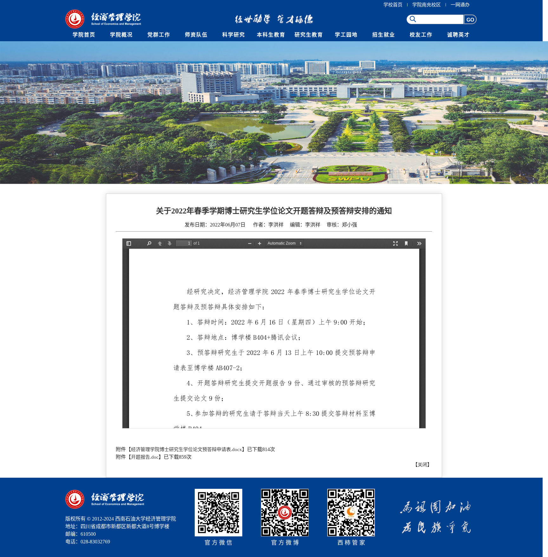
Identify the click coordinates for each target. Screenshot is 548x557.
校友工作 (421, 34)
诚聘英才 (458, 34)
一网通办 (460, 4)
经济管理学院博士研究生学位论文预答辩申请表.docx (186, 449)
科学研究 (233, 34)
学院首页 (84, 34)
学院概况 (121, 34)
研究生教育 (309, 34)
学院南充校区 (426, 4)
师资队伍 (196, 34)
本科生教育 (271, 34)
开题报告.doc (145, 457)
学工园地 (346, 34)
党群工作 (158, 34)
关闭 (422, 464)
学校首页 (392, 4)
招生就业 (383, 34)
